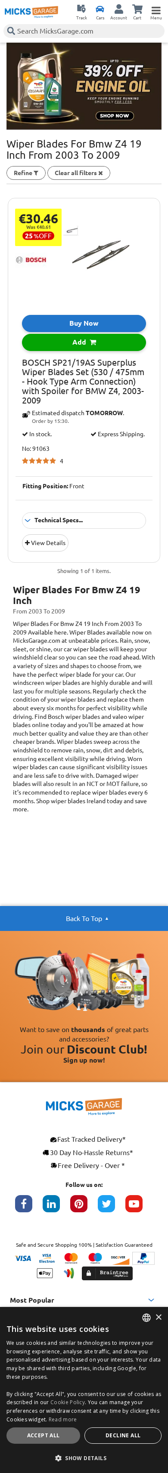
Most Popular (32, 1300)
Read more (63, 1419)
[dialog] (84, 1390)
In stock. (40, 434)
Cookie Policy (67, 1402)
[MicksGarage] (31, 12)
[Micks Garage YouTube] (139, 1208)
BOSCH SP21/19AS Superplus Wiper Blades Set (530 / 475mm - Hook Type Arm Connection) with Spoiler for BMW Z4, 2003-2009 (83, 381)
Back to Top (84, 918)
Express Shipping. (120, 434)
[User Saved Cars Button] (100, 8)
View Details (47, 542)
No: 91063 (36, 449)
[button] (84, 1458)
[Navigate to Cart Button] (137, 8)
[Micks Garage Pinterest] (84, 1208)
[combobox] (146, 1317)
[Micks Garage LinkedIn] (56, 1208)
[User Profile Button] (119, 8)
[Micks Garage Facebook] (29, 1208)
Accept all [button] (43, 1435)
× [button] (158, 1317)
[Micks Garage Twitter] (111, 1208)
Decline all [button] (123, 1435)
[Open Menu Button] (156, 8)
